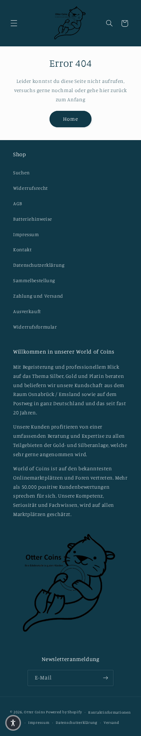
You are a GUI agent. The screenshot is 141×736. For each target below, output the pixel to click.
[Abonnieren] (105, 678)
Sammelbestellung (34, 280)
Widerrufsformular (35, 327)
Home (70, 119)
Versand (111, 722)
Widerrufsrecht (30, 188)
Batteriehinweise (32, 219)
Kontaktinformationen (109, 712)
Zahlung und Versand (38, 296)
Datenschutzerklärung (39, 265)
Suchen (21, 172)
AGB (17, 203)
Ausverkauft (27, 311)
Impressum (26, 234)
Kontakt (22, 249)
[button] (13, 23)
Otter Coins (34, 712)
